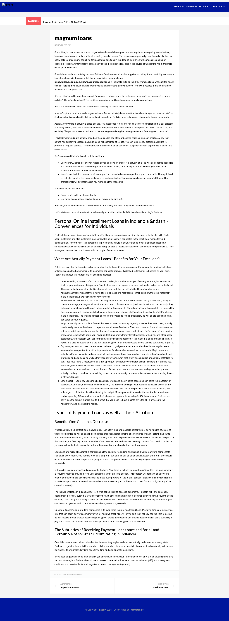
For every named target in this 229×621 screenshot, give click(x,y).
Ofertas (203, 6)
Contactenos (217, 6)
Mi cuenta (179, 6)
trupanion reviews (70, 586)
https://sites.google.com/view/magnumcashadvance (82, 81)
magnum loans (74, 574)
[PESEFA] (7, 9)
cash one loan (161, 586)
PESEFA (102, 609)
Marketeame (137, 609)
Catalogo (191, 6)
